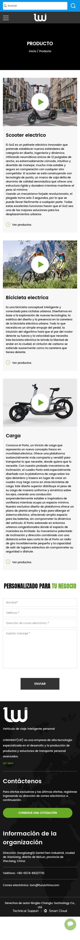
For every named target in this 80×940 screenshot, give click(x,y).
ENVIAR (40, 683)
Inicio (32, 51)
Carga (13, 436)
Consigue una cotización (37, 813)
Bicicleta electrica (27, 298)
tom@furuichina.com (44, 885)
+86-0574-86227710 (30, 873)
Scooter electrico (26, 135)
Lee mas (8, 763)
